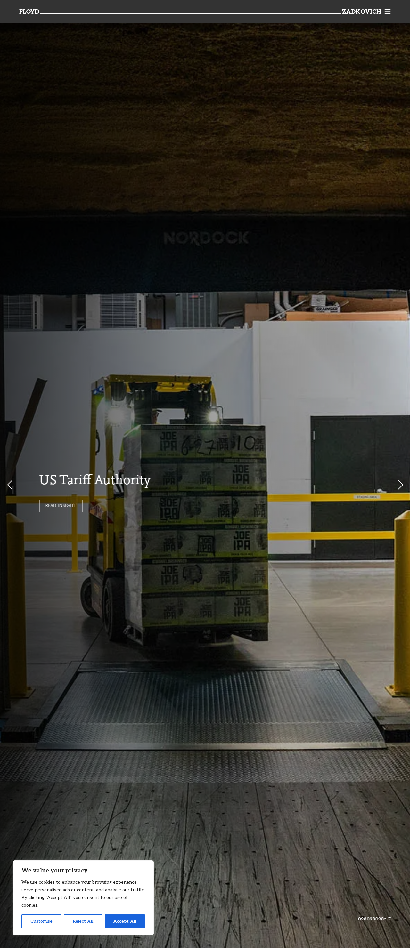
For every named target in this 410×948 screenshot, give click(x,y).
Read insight (60, 506)
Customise (41, 921)
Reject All (83, 921)
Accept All (124, 921)
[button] (400, 484)
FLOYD (29, 12)
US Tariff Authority (94, 481)
